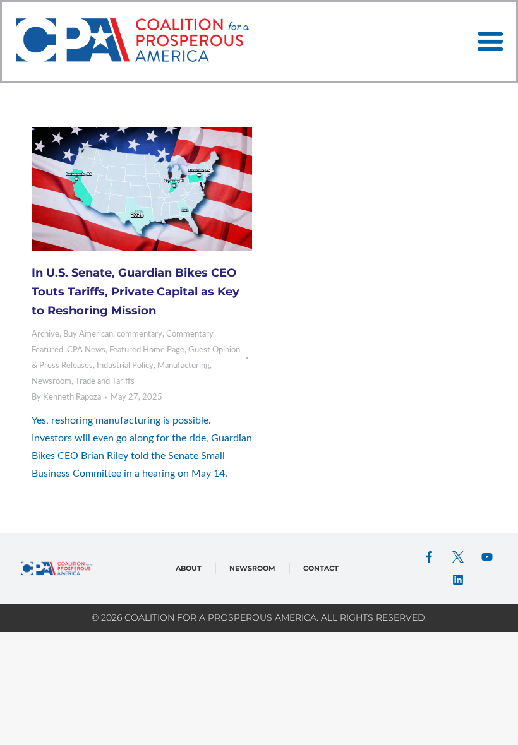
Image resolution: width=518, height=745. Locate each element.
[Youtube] (487, 556)
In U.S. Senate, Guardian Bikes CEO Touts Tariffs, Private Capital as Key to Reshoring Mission (135, 292)
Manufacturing (183, 366)
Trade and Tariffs (105, 382)
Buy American (88, 334)
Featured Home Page (146, 350)
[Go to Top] (499, 726)
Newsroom (51, 382)
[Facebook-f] (429, 556)
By (66, 397)
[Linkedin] (458, 579)
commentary (139, 334)
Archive (45, 334)
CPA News (86, 350)
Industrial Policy (125, 366)
